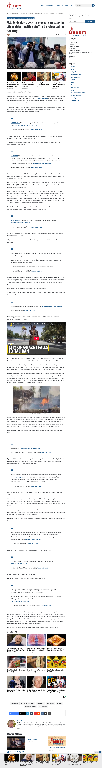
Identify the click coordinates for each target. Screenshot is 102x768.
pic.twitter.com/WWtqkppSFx (42, 163)
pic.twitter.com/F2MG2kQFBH (30, 448)
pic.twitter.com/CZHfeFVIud (27, 125)
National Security (16, 13)
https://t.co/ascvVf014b (33, 539)
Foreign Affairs (20, 18)
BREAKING (40, 703)
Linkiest (73, 80)
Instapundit (73, 72)
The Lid (72, 90)
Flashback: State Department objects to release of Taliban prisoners (56, 748)
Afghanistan (14, 703)
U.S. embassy (43, 706)
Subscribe (89, 21)
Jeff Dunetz (79, 52)
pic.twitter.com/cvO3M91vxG (52, 306)
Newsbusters (74, 82)
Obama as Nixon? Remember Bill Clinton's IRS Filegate (34, 738)
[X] (20, 728)
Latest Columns (50, 5)
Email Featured (11, 18)
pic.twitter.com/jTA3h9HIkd (20, 601)
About (66, 5)
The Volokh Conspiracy (76, 95)
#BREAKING (15, 123)
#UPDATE (14, 156)
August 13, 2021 (46, 605)
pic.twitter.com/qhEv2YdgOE (21, 223)
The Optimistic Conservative (78, 93)
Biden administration (28, 703)
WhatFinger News (75, 100)
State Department (31, 706)
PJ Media (73, 85)
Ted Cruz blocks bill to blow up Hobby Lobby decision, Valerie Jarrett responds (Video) (15, 753)
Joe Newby (85, 52)
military (60, 703)
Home (42, 5)
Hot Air (72, 69)
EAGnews (73, 67)
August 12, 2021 (36, 129)
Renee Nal (72, 48)
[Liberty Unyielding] (14, 5)
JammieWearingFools (76, 74)
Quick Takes (60, 5)
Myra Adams (72, 52)
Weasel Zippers (74, 98)
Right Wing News (75, 87)
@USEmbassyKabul (18, 477)
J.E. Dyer (12, 34)
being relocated (43, 98)
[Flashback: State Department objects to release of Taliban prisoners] (57, 741)
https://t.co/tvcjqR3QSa (19, 563)
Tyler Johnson (72, 58)
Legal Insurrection (75, 77)
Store (72, 5)
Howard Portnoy (73, 40)
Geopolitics (51, 703)
